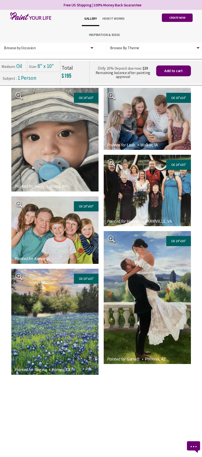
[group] (55, 139)
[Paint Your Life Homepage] (29, 16)
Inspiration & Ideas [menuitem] (104, 34)
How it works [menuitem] (113, 18)
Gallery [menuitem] (90, 18)
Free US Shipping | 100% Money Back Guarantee (102, 4)
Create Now (177, 17)
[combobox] (47, 48)
